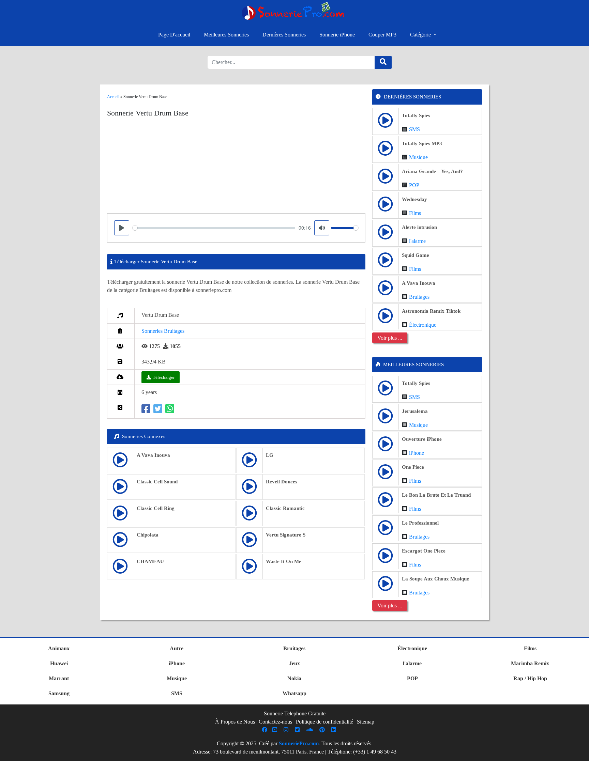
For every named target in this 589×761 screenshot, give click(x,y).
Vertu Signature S (285, 535)
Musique (418, 157)
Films (415, 213)
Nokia (294, 678)
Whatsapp (294, 693)
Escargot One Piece (423, 551)
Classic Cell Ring (156, 508)
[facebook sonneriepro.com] (265, 730)
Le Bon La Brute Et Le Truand (436, 495)
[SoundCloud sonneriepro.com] (310, 730)
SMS (414, 129)
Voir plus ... (389, 338)
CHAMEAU (150, 561)
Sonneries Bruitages (162, 331)
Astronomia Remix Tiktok (431, 311)
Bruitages (419, 297)
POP (414, 185)
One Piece (413, 467)
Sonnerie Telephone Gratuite (295, 713)
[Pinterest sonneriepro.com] (323, 730)
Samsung (59, 693)
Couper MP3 (382, 34)
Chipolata (147, 535)
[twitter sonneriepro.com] (298, 730)
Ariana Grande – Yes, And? (432, 171)
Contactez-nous (275, 722)
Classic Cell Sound (157, 481)
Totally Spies (416, 115)
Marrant (59, 678)
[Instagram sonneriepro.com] (287, 730)
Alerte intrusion (419, 227)
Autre (176, 648)
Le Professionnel (420, 523)
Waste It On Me (283, 561)
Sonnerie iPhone (337, 34)
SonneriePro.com (299, 743)
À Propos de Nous (235, 722)
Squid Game (415, 255)
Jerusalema (415, 411)
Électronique (422, 325)
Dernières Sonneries (284, 34)
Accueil (113, 96)
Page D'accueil (174, 34)
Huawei (59, 663)
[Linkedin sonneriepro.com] (334, 730)
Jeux (294, 663)
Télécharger (164, 377)
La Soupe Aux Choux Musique (435, 578)
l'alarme (417, 241)
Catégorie (421, 34)
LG (269, 455)
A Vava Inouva (153, 455)
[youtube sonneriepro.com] (275, 730)
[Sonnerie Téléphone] (294, 13)
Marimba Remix (530, 663)
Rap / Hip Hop (530, 678)
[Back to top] (580, 752)
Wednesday (414, 199)
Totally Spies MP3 (422, 143)
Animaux (59, 648)
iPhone (416, 453)
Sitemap (365, 722)
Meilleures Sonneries (226, 34)
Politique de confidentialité (324, 722)
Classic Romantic (285, 508)
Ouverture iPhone (422, 439)
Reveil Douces (281, 481)
